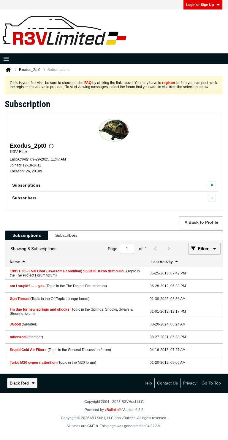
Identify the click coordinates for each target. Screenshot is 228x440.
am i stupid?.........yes (27, 286)
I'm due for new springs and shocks (39, 309)
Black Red (19, 383)
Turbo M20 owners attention (33, 362)
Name (15, 262)
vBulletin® (113, 410)
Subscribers (24, 198)
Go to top (211, 383)
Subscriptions (26, 185)
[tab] (26, 235)
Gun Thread (19, 299)
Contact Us (167, 383)
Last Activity (162, 262)
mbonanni (18, 337)
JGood (15, 324)
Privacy (190, 383)
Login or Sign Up (200, 5)
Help (147, 383)
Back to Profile (203, 222)
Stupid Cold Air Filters (28, 350)
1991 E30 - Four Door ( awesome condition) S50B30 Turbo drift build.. (67, 271)
